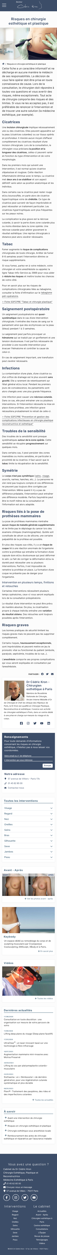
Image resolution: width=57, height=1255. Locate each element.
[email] (52, 674)
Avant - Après (42, 1215)
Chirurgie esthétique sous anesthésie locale (29, 1130)
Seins (15, 1225)
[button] (28, 808)
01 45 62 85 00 (15, 783)
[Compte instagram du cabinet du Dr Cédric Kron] (28, 725)
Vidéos (42, 1243)
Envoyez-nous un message (19, 1187)
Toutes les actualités (44, 1100)
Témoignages (42, 1240)
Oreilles (15, 1222)
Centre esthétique (42, 1225)
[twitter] (47, 674)
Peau (15, 1240)
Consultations (42, 1229)
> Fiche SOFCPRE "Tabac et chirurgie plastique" (27, 301)
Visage (15, 1211)
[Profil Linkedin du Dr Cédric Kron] (48, 725)
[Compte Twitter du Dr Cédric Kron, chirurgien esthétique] (35, 725)
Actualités (41, 1211)
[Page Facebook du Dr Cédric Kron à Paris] (21, 725)
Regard (15, 1215)
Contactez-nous (16, 787)
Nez (15, 1218)
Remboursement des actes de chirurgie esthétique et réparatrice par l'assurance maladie (28, 1137)
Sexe (15, 1232)
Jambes (15, 1236)
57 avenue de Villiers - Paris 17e (24, 778)
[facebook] (42, 674)
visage (45, 475)
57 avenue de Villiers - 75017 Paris (22, 1191)
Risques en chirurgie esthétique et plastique (29, 1126)
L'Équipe (42, 1232)
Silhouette (15, 1229)
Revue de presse (41, 1236)
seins (38, 475)
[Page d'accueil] (3, 64)
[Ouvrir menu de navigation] (5, 5)
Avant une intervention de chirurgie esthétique (23, 1119)
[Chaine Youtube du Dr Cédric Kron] (41, 725)
